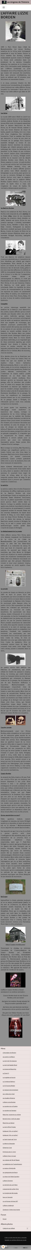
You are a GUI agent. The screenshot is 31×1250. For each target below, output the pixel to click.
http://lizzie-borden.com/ (15, 944)
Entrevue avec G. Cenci (9, 1152)
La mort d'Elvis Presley (9, 1127)
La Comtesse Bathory (9, 1081)
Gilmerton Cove (7, 1148)
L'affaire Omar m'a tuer (9, 1156)
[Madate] (15, 1248)
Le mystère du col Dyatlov (10, 1106)
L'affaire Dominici (8, 1181)
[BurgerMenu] (3, 7)
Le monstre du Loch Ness (10, 1185)
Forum (4, 1219)
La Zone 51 (6, 1073)
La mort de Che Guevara (10, 1061)
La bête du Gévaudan (9, 1143)
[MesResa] (25, 1248)
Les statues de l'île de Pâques (11, 1160)
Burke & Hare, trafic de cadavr (11, 1119)
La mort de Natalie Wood (10, 1065)
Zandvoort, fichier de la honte (11, 1210)
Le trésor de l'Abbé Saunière (11, 1177)
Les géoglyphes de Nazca (10, 1172)
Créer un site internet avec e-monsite (15, 1237)
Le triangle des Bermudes (10, 1193)
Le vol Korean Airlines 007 (10, 1201)
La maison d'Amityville (9, 1168)
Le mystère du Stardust (9, 1110)
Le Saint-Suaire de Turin (10, 1139)
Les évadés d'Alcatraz (9, 1098)
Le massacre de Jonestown (10, 1090)
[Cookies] (3, 1247)
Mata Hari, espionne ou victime (12, 1114)
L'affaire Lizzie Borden (9, 1102)
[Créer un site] (6, 1248)
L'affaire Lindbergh (8, 1205)
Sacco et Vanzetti (7, 1197)
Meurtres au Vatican (8, 1123)
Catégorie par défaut (15, 1228)
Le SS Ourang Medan (9, 1086)
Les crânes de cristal (8, 1094)
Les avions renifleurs (9, 1057)
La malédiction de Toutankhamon (12, 1164)
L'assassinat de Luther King (11, 1189)
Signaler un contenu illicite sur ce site (15, 1240)
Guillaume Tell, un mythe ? (10, 1131)
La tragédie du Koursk (9, 1077)
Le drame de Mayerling (9, 1069)
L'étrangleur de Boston (9, 1053)
